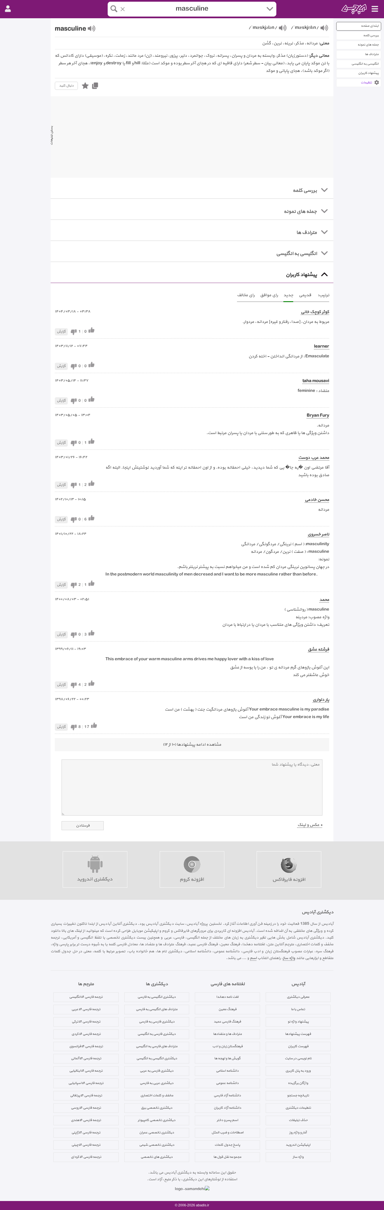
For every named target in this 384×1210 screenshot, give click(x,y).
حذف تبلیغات (298, 1120)
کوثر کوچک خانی (315, 312)
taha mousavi (315, 381)
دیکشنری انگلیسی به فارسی (156, 996)
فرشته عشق (318, 649)
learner (321, 346)
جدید (288, 295)
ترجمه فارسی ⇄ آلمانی (86, 1058)
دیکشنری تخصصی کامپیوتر (156, 1120)
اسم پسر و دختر (227, 1120)
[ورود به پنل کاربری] (8, 9)
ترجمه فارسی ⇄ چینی (85, 1144)
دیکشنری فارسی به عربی (156, 1070)
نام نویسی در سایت (298, 1058)
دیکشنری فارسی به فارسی (157, 1021)
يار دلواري (321, 700)
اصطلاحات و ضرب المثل (227, 1132)
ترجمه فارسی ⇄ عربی (85, 1009)
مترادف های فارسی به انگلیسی (156, 1046)
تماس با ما (298, 1009)
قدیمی (305, 295)
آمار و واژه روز (298, 1132)
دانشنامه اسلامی (227, 1070)
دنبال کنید (66, 85)
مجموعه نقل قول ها (227, 1156)
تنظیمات (366, 82)
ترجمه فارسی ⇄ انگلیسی (86, 996)
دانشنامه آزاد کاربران (227, 1107)
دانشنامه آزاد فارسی (227, 1095)
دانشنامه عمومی (227, 1083)
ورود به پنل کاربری (298, 1070)
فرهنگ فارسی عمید (227, 1021)
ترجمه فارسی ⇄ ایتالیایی (86, 1070)
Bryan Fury (318, 415)
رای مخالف (245, 295)
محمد (324, 600)
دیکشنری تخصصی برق (156, 1107)
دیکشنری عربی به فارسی (156, 1083)
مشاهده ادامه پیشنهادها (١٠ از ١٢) (192, 744)
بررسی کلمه (371, 35)
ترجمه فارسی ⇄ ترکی (86, 1021)
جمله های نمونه (368, 44)
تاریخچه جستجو (298, 1095)
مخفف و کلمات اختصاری (156, 1095)
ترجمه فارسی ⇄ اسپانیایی (85, 1083)
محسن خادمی (317, 500)
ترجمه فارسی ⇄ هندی (86, 1120)
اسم (253, 958)
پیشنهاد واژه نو (298, 1021)
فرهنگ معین (227, 1009)
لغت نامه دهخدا (227, 996)
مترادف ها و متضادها (227, 1034)
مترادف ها (372, 54)
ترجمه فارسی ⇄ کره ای (86, 1156)
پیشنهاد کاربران (368, 73)
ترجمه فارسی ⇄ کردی (86, 1034)
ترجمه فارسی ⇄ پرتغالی (86, 1095)
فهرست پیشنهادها (298, 1034)
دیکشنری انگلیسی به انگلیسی (156, 1058)
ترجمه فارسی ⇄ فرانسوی (86, 1046)
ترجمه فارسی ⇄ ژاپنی (85, 1132)
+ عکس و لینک (309, 825)
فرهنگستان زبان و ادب (227, 1046)
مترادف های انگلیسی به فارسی (156, 1009)
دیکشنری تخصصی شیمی (156, 1144)
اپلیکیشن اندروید (298, 1144)
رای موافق (269, 295)
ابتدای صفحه (370, 26)
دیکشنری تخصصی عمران (156, 1132)
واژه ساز (289, 958)
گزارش (61, 331)
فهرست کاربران (298, 1046)
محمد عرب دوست (313, 458)
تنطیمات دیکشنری (298, 1107)
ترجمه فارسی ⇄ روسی (86, 1107)
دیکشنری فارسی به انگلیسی (156, 1034)
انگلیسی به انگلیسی (365, 63)
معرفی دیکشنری (298, 996)
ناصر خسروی (318, 534)
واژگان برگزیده (298, 1083)
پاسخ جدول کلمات (227, 1144)
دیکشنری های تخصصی (157, 1156)
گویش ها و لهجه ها (227, 1058)
